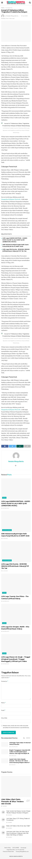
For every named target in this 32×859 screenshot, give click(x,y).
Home (2, 7)
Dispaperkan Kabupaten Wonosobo (10, 199)
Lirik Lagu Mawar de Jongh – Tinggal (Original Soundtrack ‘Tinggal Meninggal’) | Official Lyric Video (15, 659)
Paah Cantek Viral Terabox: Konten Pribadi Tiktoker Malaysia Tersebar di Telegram (18, 812)
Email (3, 710)
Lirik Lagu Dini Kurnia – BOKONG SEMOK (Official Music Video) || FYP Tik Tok (15, 566)
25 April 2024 (13, 755)
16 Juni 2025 (5, 538)
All (24, 738)
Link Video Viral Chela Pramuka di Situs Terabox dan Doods (12, 801)
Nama (3, 702)
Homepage (23, 847)
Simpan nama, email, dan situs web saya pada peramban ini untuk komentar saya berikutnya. (16, 726)
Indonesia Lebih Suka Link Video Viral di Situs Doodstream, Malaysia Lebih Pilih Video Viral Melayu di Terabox (17, 833)
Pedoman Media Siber (8, 851)
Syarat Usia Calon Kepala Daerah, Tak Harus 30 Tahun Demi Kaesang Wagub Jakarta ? (19, 760)
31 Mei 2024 (12, 764)
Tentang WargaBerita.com (22, 851)
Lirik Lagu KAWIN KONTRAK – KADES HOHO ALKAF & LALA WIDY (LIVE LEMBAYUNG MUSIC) (14, 239)
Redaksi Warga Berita (12, 16)
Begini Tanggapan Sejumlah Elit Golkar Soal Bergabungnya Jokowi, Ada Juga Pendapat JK (19, 751)
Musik (4, 497)
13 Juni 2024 (24, 16)
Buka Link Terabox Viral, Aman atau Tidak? (18, 826)
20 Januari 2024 (14, 746)
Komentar (4, 681)
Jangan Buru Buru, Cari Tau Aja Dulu (15, 849)
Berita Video (8, 847)
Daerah (28, 738)
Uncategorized (8, 7)
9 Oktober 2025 (5, 508)
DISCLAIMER (15, 847)
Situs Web (4, 718)
